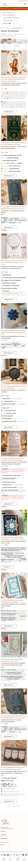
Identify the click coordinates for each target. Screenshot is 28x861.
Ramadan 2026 (4, 81)
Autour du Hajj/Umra (6, 386)
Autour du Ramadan (5, 77)
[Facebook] (2, 845)
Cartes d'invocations (15, 142)
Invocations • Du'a (22, 206)
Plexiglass (21, 458)
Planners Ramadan (5, 539)
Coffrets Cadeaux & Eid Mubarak (18, 330)
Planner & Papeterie (12, 79)
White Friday (22, 208)
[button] (8, 227)
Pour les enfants (20, 79)
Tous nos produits (12, 81)
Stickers (12, 332)
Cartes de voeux (14, 77)
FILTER (4, 46)
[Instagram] (4, 845)
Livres (4, 388)
